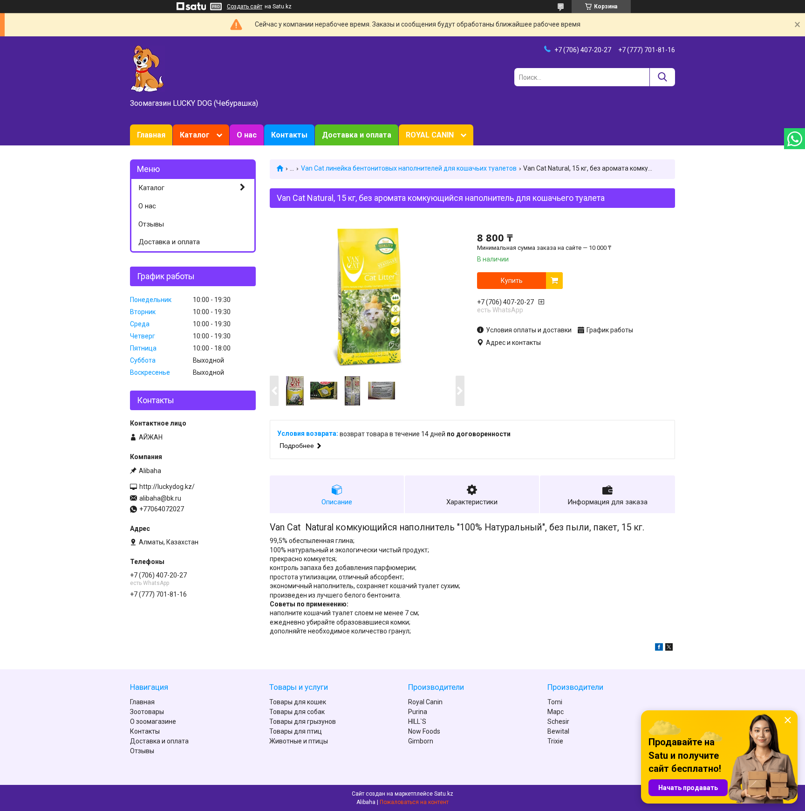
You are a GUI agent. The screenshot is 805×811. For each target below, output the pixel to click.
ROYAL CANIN (430, 135)
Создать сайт (244, 6)
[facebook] (659, 648)
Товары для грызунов (302, 721)
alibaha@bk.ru (160, 498)
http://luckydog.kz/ (167, 486)
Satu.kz (443, 793)
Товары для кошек (297, 702)
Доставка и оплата (356, 135)
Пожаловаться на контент (414, 802)
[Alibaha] (147, 68)
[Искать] (662, 77)
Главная (151, 135)
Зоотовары (147, 711)
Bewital (558, 731)
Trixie (555, 741)
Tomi (554, 702)
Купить (512, 280)
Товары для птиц (295, 731)
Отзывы (151, 224)
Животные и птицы (298, 741)
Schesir (558, 721)
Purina (417, 711)
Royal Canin (425, 702)
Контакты (289, 135)
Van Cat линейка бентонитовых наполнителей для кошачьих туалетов (409, 168)
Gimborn (420, 741)
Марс (555, 711)
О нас (247, 135)
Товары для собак (297, 711)
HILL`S (417, 721)
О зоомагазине (153, 721)
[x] (669, 648)
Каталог (195, 135)
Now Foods (424, 731)
